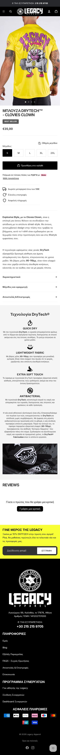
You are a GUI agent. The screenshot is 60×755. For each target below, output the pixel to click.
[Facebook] (27, 748)
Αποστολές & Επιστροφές (16, 297)
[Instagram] (33, 748)
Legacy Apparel (34, 734)
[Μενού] (3, 11)
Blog (5, 647)
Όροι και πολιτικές (30, 741)
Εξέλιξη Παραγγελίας (13, 654)
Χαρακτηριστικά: (12, 277)
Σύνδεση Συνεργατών (13, 694)
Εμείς (5, 640)
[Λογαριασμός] (49, 11)
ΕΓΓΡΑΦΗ (47, 550)
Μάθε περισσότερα (11, 178)
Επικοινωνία (9, 674)
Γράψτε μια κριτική (30, 508)
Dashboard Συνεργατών (15, 701)
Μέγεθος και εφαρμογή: (15, 287)
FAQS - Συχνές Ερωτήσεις (16, 660)
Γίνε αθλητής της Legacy (15, 688)
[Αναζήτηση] (10, 11)
